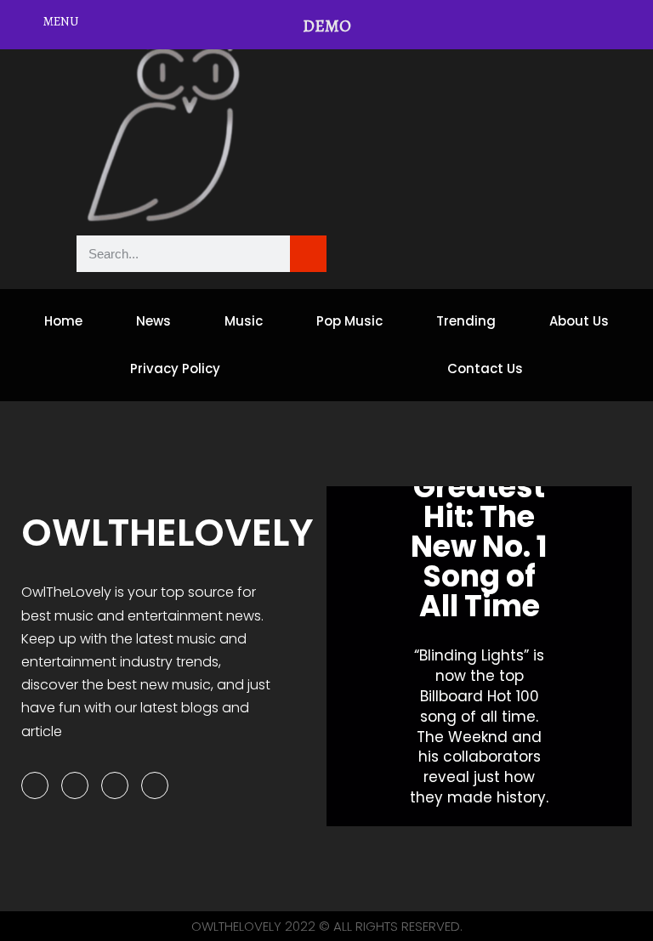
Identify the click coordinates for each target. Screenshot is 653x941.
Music (243, 321)
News (153, 321)
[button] (343, 656)
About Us (579, 321)
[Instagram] (114, 785)
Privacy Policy (175, 368)
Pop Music (349, 321)
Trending (466, 321)
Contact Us (485, 368)
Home (63, 321)
